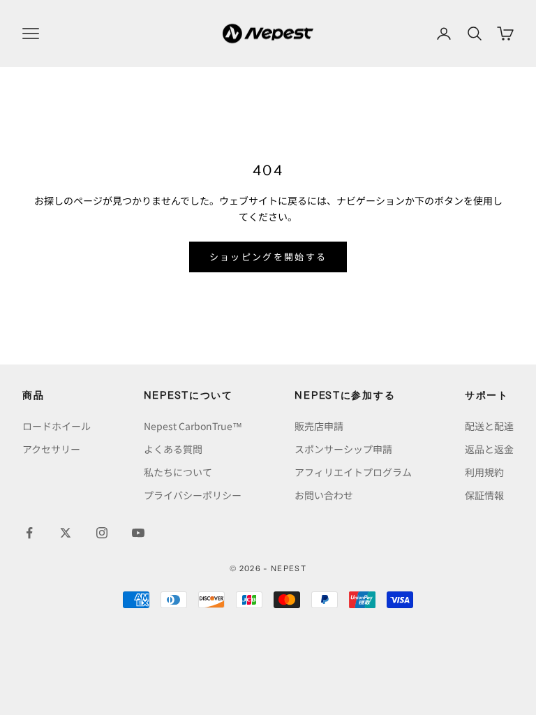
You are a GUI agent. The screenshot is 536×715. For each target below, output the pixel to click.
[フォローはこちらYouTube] (138, 533)
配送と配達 (489, 426)
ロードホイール (56, 426)
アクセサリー (51, 449)
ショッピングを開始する (268, 256)
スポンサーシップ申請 (343, 449)
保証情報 (484, 495)
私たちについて (178, 472)
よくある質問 (173, 449)
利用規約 (484, 472)
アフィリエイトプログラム (353, 472)
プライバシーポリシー (192, 495)
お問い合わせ (324, 495)
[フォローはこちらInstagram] (102, 533)
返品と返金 (489, 449)
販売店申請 (319, 426)
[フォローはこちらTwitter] (66, 533)
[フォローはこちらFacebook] (29, 533)
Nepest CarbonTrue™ (193, 426)
